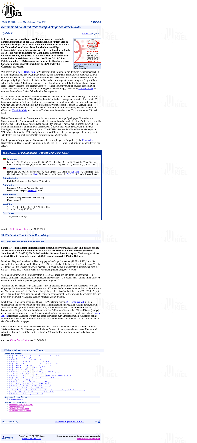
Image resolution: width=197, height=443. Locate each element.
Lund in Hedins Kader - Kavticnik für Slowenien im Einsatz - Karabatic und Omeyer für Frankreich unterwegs (47, 390)
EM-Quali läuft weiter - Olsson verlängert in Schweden (28, 370)
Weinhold (75, 172)
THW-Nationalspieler (16, 399)
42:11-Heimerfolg (26, 72)
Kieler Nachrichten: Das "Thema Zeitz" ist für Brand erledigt (30, 386)
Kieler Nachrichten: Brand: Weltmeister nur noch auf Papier (30, 382)
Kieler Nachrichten (19, 229)
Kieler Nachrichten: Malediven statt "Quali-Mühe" (26, 360)
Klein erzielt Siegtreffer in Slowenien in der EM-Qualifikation (30, 384)
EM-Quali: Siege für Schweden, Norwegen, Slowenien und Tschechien (34, 378)
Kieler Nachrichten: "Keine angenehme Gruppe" (26, 394)
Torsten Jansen (85, 88)
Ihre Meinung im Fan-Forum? (69, 421)
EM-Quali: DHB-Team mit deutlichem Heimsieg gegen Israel (30, 366)
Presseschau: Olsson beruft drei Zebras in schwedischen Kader (31, 392)
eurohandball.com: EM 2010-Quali (21, 404)
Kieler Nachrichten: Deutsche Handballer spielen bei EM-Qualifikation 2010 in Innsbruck (40, 376)
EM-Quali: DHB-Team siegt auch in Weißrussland (26, 368)
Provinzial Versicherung (88, 438)
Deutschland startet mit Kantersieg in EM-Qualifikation (28, 388)
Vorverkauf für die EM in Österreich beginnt (24, 374)
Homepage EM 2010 (16, 406)
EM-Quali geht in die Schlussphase (21, 358)
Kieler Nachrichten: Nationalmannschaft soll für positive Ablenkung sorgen (35, 372)
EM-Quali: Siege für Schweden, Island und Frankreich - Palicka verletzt (34, 364)
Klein (35, 174)
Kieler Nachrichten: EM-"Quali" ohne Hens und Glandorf (29, 362)
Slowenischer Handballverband (20, 410)
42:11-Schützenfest (74, 302)
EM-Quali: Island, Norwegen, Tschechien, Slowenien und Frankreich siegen (35, 356)
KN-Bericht (87, 33)
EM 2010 (79, 64)
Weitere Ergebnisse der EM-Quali (20, 380)
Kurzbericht (88, 140)
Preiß (68, 174)
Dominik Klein (19, 110)
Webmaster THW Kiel (31, 438)
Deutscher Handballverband (19, 408)
